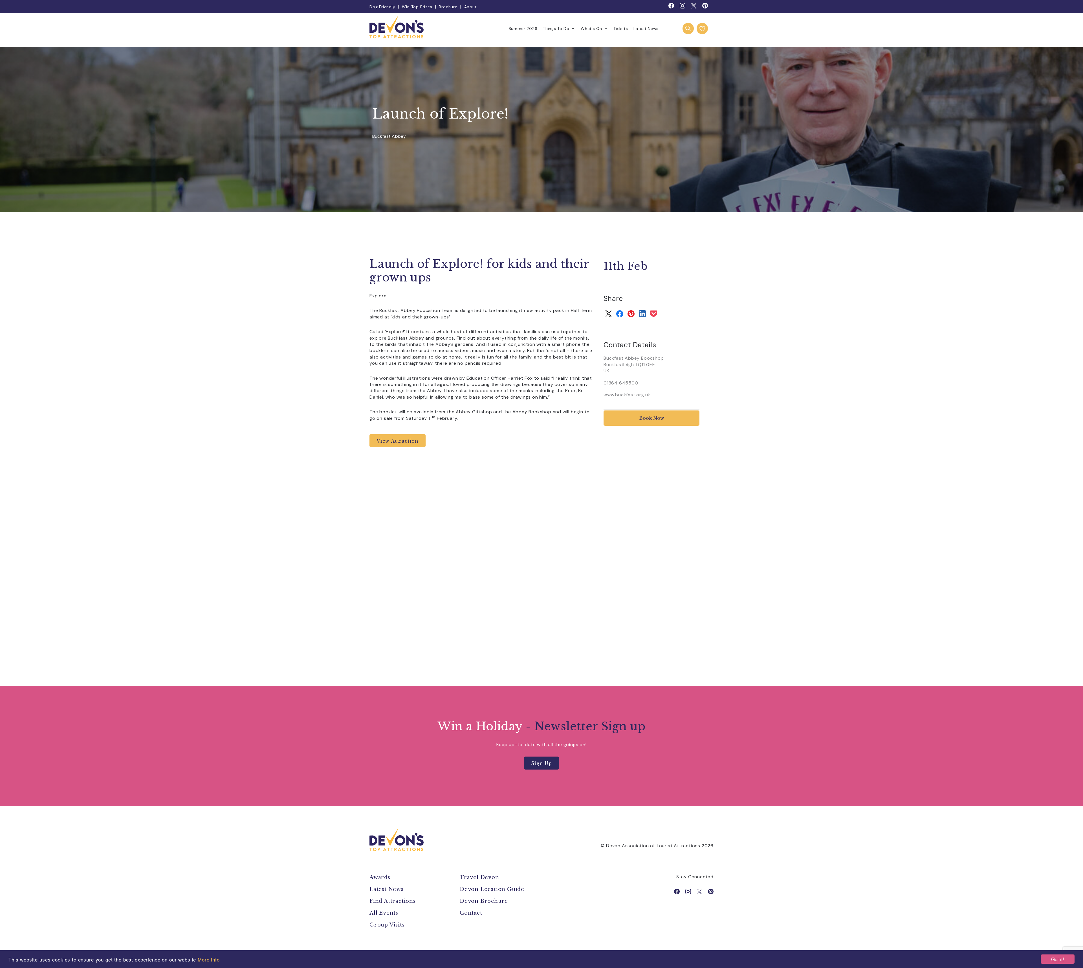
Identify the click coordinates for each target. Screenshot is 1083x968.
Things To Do (556, 28)
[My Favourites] (702, 28)
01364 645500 (621, 383)
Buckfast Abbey (389, 136)
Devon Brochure (484, 901)
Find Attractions (392, 901)
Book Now (651, 418)
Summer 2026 (523, 28)
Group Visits (387, 925)
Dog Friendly (382, 6)
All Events (383, 913)
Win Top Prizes (417, 6)
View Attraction (398, 441)
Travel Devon (479, 877)
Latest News (646, 28)
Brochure (448, 6)
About (470, 6)
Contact (471, 913)
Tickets (620, 28)
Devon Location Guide (492, 889)
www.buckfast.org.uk (627, 395)
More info (209, 959)
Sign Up (541, 763)
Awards (379, 877)
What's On (591, 28)
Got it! (1057, 959)
